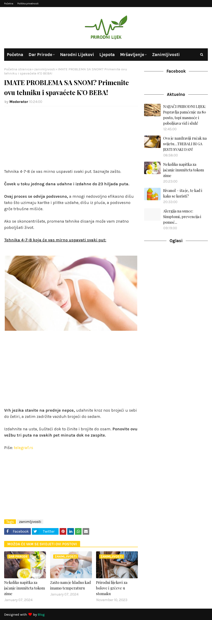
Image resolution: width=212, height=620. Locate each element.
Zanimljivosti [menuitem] (166, 54)
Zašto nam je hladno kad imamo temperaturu (70, 585)
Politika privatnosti (28, 3)
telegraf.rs (23, 447)
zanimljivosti (44, 69)
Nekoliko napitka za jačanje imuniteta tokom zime (24, 588)
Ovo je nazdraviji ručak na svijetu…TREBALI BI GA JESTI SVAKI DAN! (185, 144)
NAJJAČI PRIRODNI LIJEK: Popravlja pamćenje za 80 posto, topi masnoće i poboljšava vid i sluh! (184, 115)
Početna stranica (18, 69)
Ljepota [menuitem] (107, 54)
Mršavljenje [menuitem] (132, 54)
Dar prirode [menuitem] (40, 54)
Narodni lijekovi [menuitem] (77, 54)
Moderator (18, 101)
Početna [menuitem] (15, 54)
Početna (8, 3)
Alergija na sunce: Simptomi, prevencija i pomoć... (182, 217)
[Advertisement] (71, 139)
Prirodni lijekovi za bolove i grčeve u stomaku (111, 588)
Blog (41, 614)
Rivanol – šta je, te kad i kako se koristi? (182, 193)
